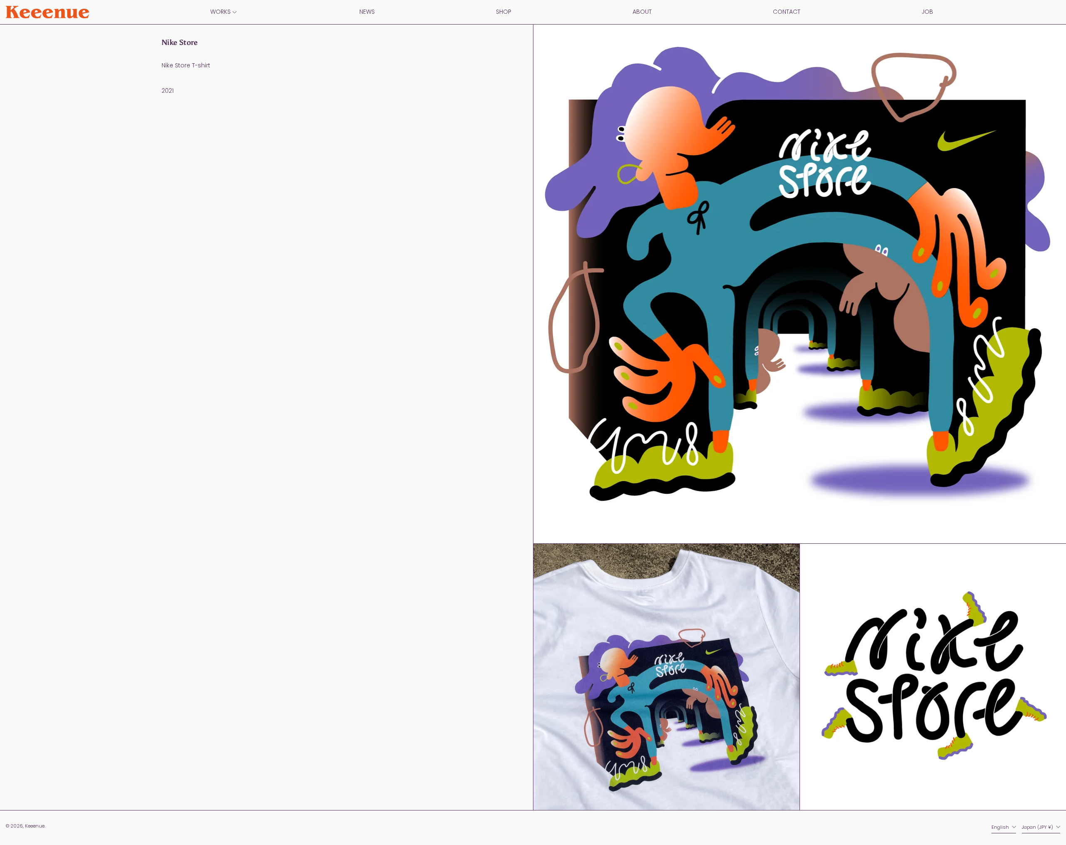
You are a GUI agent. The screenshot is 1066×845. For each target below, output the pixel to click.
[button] (666, 677)
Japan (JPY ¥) (1038, 827)
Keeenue (35, 826)
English (1000, 827)
